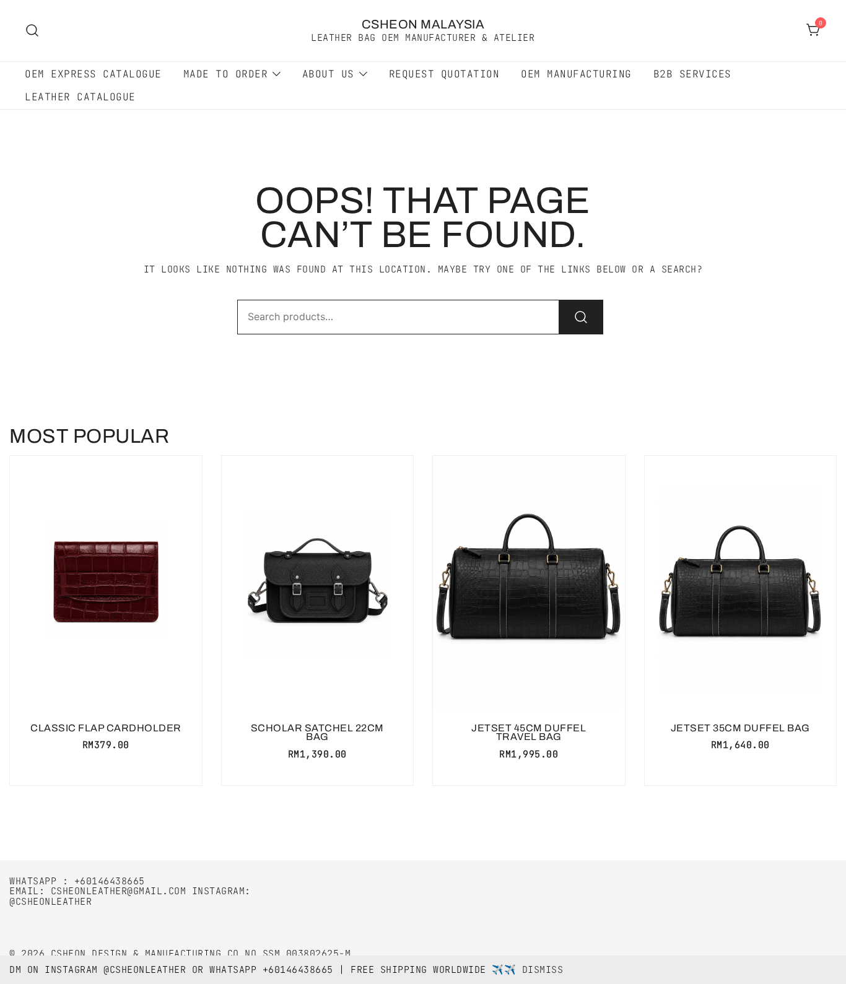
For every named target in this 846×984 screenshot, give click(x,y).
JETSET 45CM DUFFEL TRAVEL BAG (528, 732)
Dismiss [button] (543, 970)
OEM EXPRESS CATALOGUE (93, 74)
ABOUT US (328, 74)
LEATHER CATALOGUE (80, 96)
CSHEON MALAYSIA (423, 24)
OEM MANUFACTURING (576, 74)
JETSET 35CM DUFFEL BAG (740, 728)
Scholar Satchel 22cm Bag (317, 732)
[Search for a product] (32, 30)
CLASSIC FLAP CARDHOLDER (105, 728)
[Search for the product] (581, 317)
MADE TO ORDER (225, 74)
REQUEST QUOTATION (444, 74)
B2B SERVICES (692, 74)
